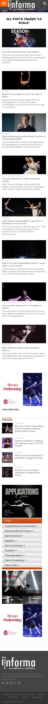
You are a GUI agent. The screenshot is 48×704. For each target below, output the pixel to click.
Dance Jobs (11, 565)
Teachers (10, 550)
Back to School (13, 535)
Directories (37, 697)
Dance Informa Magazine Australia (20, 694)
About (41, 694)
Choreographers (14, 555)
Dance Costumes (14, 545)
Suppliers (10, 540)
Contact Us (13, 697)
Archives (25, 697)
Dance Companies (14, 560)
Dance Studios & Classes (18, 530)
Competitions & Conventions (20, 525)
